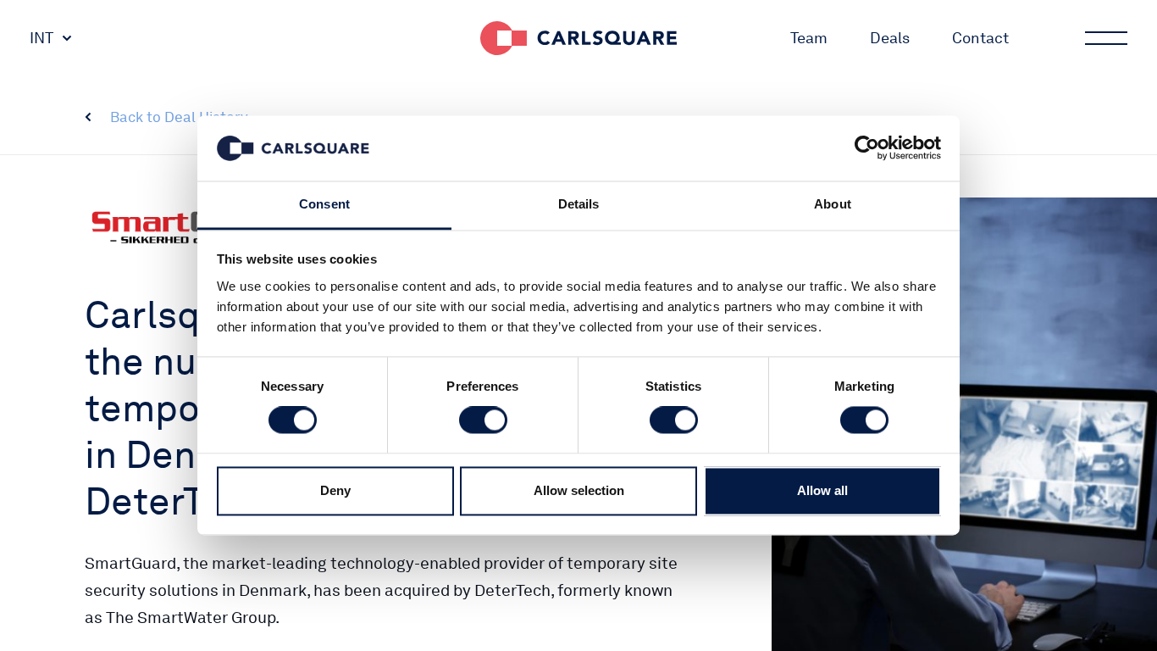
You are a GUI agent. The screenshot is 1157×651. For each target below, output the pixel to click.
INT (41, 38)
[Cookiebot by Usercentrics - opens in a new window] (867, 148)
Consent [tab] (324, 204)
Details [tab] (579, 204)
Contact (980, 38)
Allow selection (579, 490)
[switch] (483, 420)
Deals (890, 38)
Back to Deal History (179, 116)
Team (809, 38)
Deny (335, 490)
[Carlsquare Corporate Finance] (578, 38)
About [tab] (832, 204)
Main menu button (1106, 38)
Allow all (822, 490)
